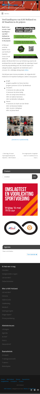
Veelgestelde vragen (9, 274)
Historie (5, 296)
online (26, 70)
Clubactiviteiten (7, 281)
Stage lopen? (7, 314)
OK (34, 177)
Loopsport (14, 381)
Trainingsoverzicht (9, 359)
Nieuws (18, 379)
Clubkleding (6, 303)
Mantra (26, 388)
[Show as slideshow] (20, 140)
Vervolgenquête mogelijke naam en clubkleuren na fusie (30, 155)
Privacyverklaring (8, 318)
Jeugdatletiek (5, 381)
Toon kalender (31, 254)
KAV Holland (10, 4)
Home (3, 379)
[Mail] (37, 4)
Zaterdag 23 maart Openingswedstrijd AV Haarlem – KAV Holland (9, 155)
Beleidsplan (6, 366)
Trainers (5, 362)
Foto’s (4, 340)
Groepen (5, 355)
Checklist (5, 270)
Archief (4, 337)
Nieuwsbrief (6, 344)
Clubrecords (6, 300)
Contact (21, 381)
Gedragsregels (7, 311)
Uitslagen (5, 329)
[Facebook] (31, 4)
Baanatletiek (25, 379)
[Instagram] (34, 4)
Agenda (5, 333)
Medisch (5, 307)
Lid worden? (6, 277)
